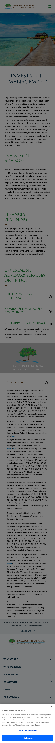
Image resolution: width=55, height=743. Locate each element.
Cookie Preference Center (27, 730)
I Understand (28, 738)
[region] (27, 723)
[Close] (51, 706)
